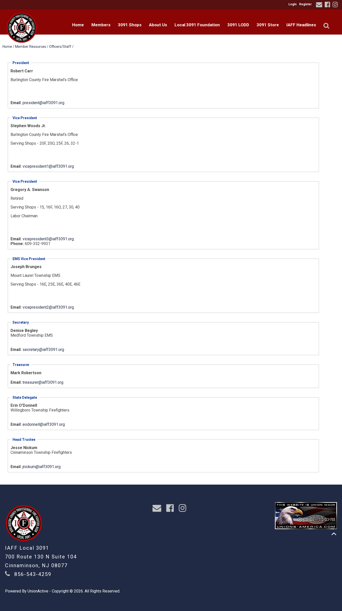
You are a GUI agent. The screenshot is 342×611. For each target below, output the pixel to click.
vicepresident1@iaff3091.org (48, 166)
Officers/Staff (60, 47)
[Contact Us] (320, 5)
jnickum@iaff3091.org (42, 466)
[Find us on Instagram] (335, 5)
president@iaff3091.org (43, 102)
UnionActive (38, 591)
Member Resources (30, 47)
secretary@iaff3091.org (43, 349)
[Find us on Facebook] (328, 5)
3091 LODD (238, 24)
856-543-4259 (32, 574)
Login (292, 4)
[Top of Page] (334, 534)
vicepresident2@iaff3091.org (48, 307)
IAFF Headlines (301, 24)
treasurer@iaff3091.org (43, 382)
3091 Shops (129, 24)
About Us (158, 24)
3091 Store (268, 24)
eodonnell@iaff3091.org (44, 424)
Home (78, 24)
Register (305, 4)
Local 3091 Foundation (197, 24)
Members (100, 24)
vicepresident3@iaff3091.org (48, 239)
